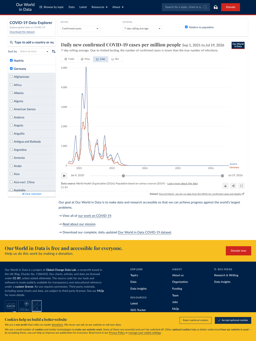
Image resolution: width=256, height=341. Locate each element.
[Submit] (205, 7)
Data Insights (138, 288)
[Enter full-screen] (241, 186)
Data (72, 7)
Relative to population (201, 27)
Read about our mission (79, 224)
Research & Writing (226, 275)
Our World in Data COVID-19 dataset (144, 232)
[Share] (233, 186)
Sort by (12, 51)
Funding (177, 288)
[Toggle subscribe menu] (216, 7)
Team (175, 295)
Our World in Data (25, 7)
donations (57, 325)
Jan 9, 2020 (77, 175)
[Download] (225, 186)
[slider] (123, 176)
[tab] (69, 59)
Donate (230, 7)
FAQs (100, 291)
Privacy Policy (117, 333)
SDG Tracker (138, 310)
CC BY (64, 187)
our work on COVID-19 (94, 215)
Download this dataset (22, 32)
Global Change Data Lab (61, 270)
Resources (98, 7)
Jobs (175, 302)
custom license (24, 286)
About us (178, 275)
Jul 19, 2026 (235, 175)
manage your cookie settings (144, 333)
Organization (180, 282)
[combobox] (186, 7)
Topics (134, 275)
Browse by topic (54, 7)
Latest (83, 7)
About (116, 7)
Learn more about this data (182, 183)
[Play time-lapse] (64, 176)
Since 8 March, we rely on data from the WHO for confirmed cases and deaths (200, 194)
